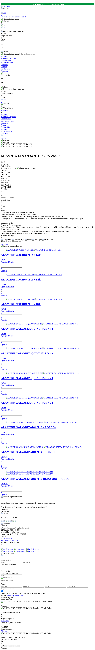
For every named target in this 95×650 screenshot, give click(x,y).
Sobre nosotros (14, 17)
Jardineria (4, 71)
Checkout (4, 631)
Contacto (23, 17)
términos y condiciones (14, 595)
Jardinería (4, 56)
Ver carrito (5, 621)
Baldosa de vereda (7, 63)
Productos (5, 17)
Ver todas (4, 244)
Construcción (6, 60)
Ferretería (4, 65)
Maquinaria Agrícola (8, 58)
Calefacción (5, 69)
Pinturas (4, 67)
